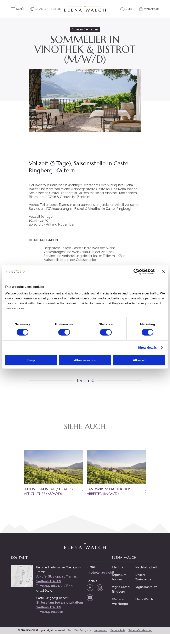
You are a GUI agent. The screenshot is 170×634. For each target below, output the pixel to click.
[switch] (64, 332)
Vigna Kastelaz (146, 587)
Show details (147, 347)
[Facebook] (90, 587)
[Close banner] (163, 271)
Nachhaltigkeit (146, 567)
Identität (118, 567)
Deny (31, 360)
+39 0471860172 (51, 585)
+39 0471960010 (51, 612)
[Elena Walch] (85, 9)
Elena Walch (144, 599)
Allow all (139, 360)
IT (51, 8)
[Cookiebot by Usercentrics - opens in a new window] (136, 272)
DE (55, 8)
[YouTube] (90, 597)
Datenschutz (117, 630)
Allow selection (85, 360)
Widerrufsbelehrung (140, 630)
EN (59, 8)
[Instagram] (100, 587)
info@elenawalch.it (100, 572)
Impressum (100, 630)
